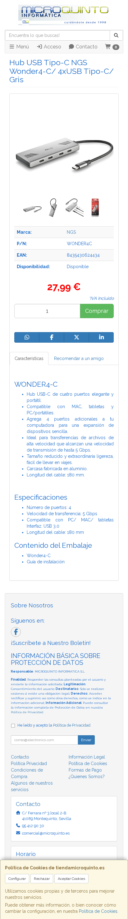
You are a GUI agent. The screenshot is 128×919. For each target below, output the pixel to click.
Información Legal (87, 757)
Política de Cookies (98, 911)
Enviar (86, 740)
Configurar (17, 878)
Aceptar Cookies (71, 878)
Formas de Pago (85, 770)
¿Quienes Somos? (87, 776)
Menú (22, 47)
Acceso (52, 47)
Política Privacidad (29, 763)
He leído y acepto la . (54, 725)
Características (29, 358)
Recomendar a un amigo (79, 358)
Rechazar (42, 878)
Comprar (96, 311)
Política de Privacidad (27, 712)
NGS (71, 232)
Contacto (86, 47)
